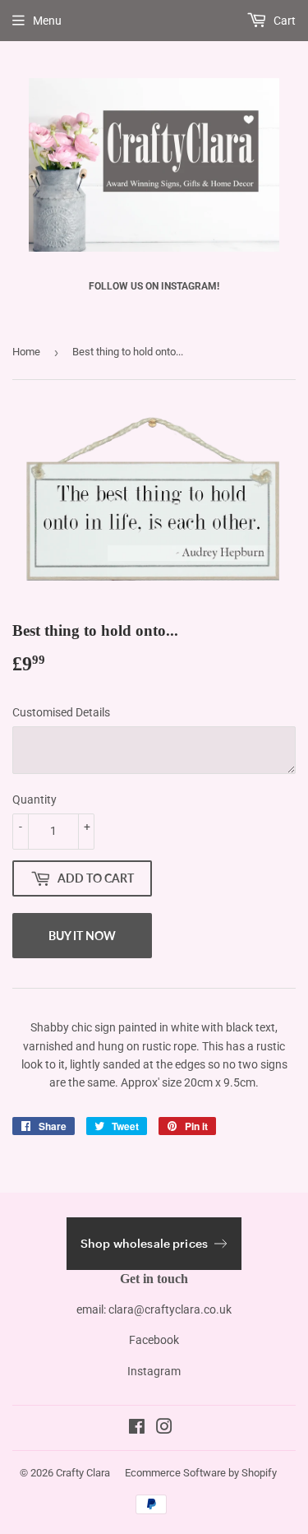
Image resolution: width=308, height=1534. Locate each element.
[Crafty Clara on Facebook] (136, 1428)
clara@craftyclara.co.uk (170, 1309)
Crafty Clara (83, 1473)
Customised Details (61, 712)
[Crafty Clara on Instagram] (164, 1428)
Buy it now (82, 936)
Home (26, 351)
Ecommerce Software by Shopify (201, 1473)
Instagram (154, 1371)
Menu (47, 20)
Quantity (34, 799)
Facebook (154, 1339)
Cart (283, 20)
